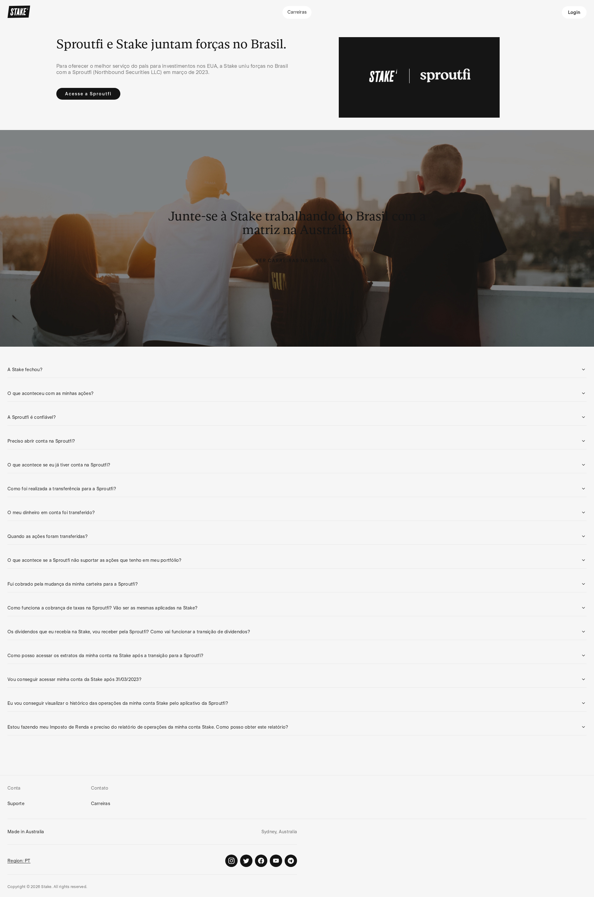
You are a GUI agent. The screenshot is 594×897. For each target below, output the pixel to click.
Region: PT (19, 860)
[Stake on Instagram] (231, 861)
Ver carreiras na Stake (291, 260)
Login (574, 12)
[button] (297, 370)
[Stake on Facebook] (261, 861)
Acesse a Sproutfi (88, 93)
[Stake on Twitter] (246, 861)
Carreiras (100, 803)
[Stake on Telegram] (291, 861)
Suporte (15, 803)
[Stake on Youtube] (276, 861)
